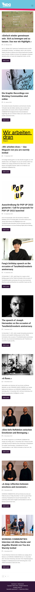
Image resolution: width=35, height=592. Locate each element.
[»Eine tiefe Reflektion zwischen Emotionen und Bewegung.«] (17, 416)
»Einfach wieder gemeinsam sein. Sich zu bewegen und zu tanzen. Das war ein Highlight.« (17, 38)
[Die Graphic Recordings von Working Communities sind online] (17, 79)
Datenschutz (21, 584)
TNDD (13, 585)
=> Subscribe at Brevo (23, 589)
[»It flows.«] (17, 364)
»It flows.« (7, 378)
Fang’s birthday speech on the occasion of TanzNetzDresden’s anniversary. (17, 266)
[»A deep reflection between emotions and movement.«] (17, 470)
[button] (32, 5)
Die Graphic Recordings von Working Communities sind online (15, 96)
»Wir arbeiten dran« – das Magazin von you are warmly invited (15, 150)
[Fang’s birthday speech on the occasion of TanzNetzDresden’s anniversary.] (17, 249)
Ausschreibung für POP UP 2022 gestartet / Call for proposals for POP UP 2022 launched (17, 207)
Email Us (20, 587)
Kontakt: (15, 587)
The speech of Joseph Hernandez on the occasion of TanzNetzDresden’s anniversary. (17, 323)
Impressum (14, 584)
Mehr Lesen (6, 60)
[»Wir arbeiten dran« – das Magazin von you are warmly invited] (17, 136)
